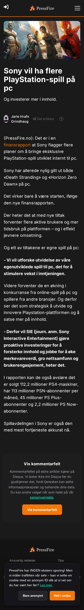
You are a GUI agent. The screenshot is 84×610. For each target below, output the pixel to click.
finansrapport (18, 144)
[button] (42, 488)
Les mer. (46, 585)
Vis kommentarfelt (42, 510)
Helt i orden (62, 595)
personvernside (41, 497)
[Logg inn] (7, 8)
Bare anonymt (33, 595)
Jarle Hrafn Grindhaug (20, 119)
